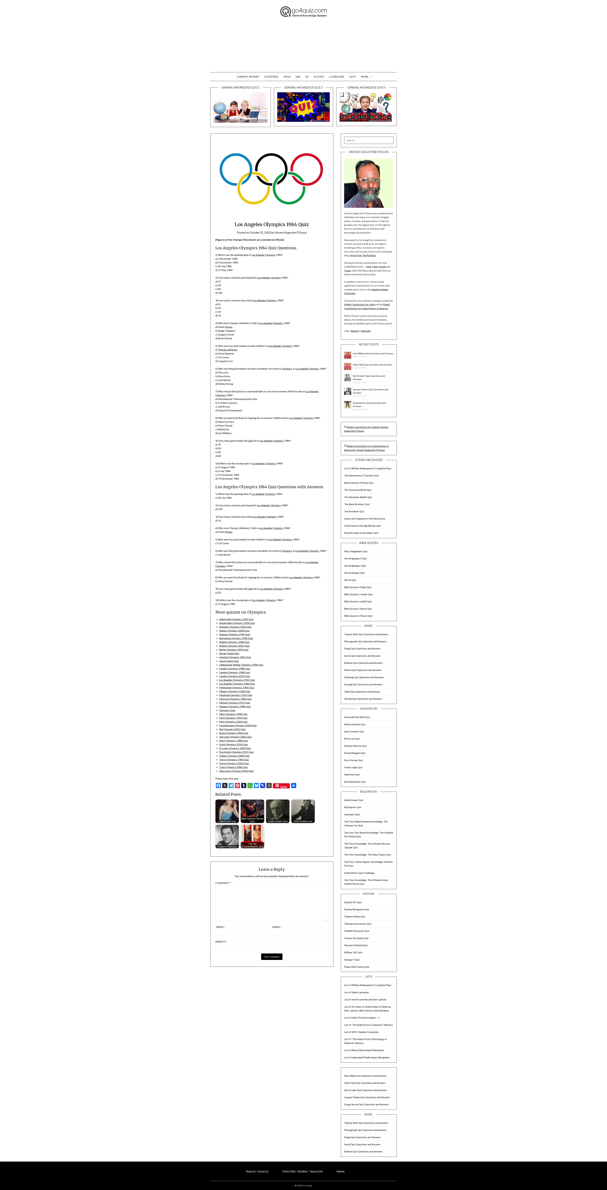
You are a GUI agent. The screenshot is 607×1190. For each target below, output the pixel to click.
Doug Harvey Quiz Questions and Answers (366, 1104)
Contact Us (263, 1171)
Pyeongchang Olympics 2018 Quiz (238, 725)
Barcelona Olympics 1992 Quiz (236, 638)
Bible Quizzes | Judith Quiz (358, 601)
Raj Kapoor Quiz (352, 807)
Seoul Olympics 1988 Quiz (233, 740)
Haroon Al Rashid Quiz (356, 945)
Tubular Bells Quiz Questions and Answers (366, 634)
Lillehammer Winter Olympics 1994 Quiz (241, 664)
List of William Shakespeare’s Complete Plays (367, 468)
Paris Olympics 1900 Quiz (233, 713)
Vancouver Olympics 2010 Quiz (236, 770)
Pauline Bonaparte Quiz (356, 909)
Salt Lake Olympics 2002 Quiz (235, 736)
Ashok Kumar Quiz (353, 800)
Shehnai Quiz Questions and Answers (363, 662)
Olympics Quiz (227, 710)
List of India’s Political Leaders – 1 (362, 1017)
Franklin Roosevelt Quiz (356, 930)
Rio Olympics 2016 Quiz (232, 729)
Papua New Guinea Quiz (356, 966)
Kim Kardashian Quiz (355, 781)
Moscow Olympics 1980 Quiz (235, 698)
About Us (250, 1171)
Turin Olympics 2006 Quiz (233, 767)
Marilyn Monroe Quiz (355, 745)
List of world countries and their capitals (365, 999)
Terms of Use (316, 1171)
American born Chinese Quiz (359, 482)
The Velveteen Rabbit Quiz (358, 497)
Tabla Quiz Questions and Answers (362, 691)
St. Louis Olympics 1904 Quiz (235, 748)
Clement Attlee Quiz (354, 916)
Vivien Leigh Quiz (353, 767)
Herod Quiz (350, 579)
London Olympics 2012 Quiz (234, 676)
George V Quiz (352, 959)
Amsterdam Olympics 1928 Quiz (237, 622)
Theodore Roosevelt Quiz (357, 923)
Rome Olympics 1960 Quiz (233, 732)
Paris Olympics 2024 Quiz (233, 721)
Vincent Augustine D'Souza (291, 232)
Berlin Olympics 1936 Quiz (233, 649)
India (287, 76)
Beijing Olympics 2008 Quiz (234, 641)
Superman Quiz (352, 774)
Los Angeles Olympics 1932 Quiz (237, 679)
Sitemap (341, 1171)
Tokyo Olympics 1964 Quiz (234, 759)
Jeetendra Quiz (352, 814)
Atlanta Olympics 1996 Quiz (234, 634)
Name (220, 926)
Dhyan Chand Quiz (229, 653)
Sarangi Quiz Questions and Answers (363, 684)
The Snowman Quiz (354, 511)
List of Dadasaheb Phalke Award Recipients (367, 1057)
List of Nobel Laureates (356, 992)
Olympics (270, 254)
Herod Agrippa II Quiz (355, 558)
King (368, 266)
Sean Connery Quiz (354, 731)
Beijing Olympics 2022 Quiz (234, 645)
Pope (375, 266)
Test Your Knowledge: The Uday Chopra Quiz (367, 854)
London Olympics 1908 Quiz (234, 668)
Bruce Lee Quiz (352, 738)
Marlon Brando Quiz (354, 724)
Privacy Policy (289, 1171)
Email (277, 926)
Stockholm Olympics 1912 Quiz (236, 751)
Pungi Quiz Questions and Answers (362, 648)
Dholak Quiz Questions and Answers (363, 698)
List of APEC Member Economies (361, 1032)
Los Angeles (257, 254)
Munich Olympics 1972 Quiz (234, 702)
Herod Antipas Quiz (354, 572)
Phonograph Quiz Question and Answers (365, 641)
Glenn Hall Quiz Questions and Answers (372, 364)
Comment (223, 882)
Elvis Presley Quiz (353, 760)
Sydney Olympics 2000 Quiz (234, 755)
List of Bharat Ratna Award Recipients (364, 1050)
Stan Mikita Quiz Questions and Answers (373, 353)
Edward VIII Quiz (353, 902)
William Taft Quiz (353, 952)
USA (298, 76)
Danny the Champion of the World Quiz (364, 518)
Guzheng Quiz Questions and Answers (364, 677)
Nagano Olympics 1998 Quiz (235, 706)
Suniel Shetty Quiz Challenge (359, 872)
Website (220, 941)
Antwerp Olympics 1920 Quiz (235, 626)
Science (319, 76)
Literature (336, 76)
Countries (271, 76)
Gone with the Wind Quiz (357, 717)
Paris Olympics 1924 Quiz (233, 717)
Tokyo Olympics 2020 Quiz (234, 763)
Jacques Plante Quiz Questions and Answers (367, 1097)
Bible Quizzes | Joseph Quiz (358, 594)
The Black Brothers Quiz (357, 504)
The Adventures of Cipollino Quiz (361, 475)
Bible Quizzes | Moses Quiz (358, 615)
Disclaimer (303, 1171)
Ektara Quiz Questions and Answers (363, 670)
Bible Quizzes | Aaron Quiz (358, 608)
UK (307, 76)
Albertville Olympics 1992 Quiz (236, 619)
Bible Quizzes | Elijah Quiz (357, 587)
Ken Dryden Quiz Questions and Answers (365, 1090)
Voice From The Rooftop (363, 255)
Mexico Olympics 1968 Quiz (234, 691)
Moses (228, 326)
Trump (347, 270)
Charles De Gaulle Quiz (356, 938)
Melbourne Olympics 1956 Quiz (236, 687)
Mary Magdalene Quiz (356, 551)
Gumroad (365, 330)
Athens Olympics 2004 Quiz (234, 630)
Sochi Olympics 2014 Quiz (233, 744)
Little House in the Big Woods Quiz (362, 525)
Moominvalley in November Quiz (361, 532)
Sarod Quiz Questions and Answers (362, 655)
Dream (382, 266)
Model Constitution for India (359, 304)
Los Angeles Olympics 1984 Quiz (237, 683)
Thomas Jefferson (227, 349)
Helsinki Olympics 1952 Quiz (235, 657)
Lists (352, 76)
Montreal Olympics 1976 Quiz (235, 695)
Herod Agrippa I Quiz (355, 565)
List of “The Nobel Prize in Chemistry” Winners (368, 1024)
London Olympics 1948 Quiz (234, 672)
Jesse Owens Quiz (229, 660)
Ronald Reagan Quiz (354, 753)
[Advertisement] (303, 48)
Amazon (355, 330)
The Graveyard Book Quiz (357, 489)
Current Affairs (248, 76)
